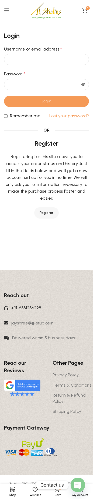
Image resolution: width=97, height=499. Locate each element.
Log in (46, 101)
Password (14, 73)
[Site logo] (46, 9)
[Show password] (83, 84)
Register (46, 213)
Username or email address (33, 49)
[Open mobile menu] (6, 10)
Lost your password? (69, 115)
